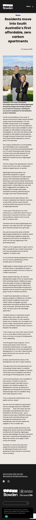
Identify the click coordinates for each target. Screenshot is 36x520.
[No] (31, 516)
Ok (6, 516)
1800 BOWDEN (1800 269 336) (13, 474)
